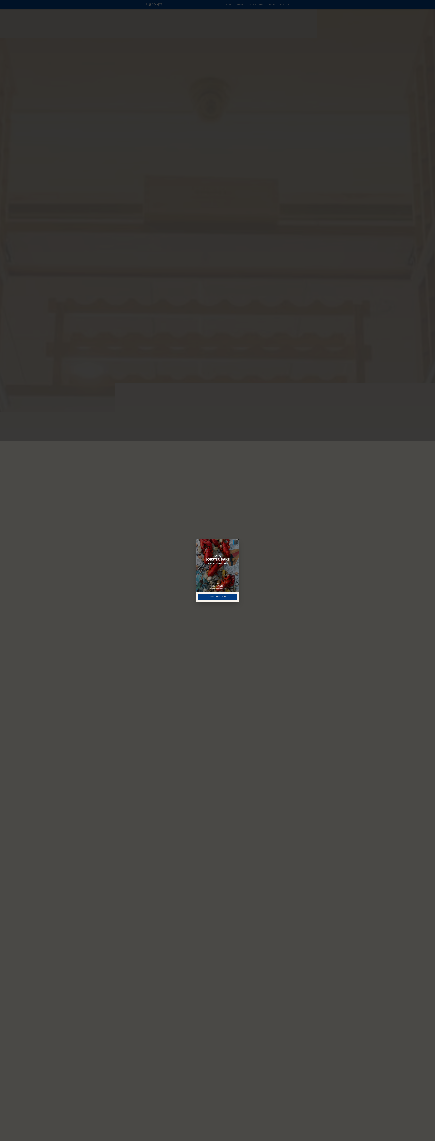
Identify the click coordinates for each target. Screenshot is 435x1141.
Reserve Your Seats (217, 597)
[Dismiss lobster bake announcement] (236, 542)
